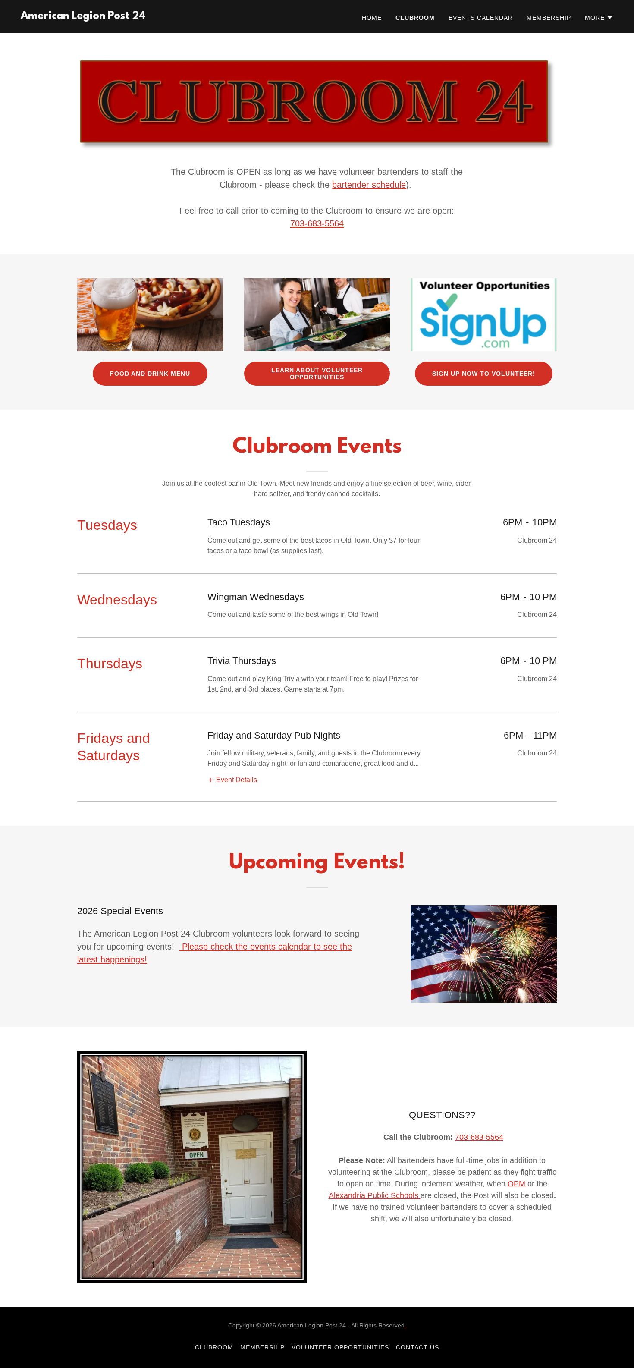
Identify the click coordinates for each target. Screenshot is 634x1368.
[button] (599, 18)
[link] (83, 16)
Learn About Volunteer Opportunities (317, 374)
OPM (517, 1183)
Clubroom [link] (415, 17)
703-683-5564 (317, 223)
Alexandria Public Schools (375, 1195)
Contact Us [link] (417, 1347)
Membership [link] (549, 17)
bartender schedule (369, 184)
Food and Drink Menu (150, 373)
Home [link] (372, 17)
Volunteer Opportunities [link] (340, 1347)
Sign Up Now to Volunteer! (483, 373)
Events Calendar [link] (481, 17)
